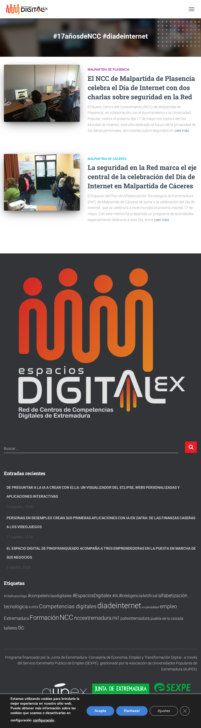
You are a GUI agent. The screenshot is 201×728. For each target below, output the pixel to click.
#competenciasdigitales (50, 595)
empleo (168, 606)
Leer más (182, 130)
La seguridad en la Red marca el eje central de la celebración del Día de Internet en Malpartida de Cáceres (142, 176)
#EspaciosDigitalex (91, 595)
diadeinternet (119, 605)
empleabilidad (150, 607)
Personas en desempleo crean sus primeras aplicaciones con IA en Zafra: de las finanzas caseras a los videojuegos (101, 522)
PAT (116, 618)
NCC (66, 617)
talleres (10, 628)
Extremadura (16, 618)
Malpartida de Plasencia (108, 69)
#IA (115, 596)
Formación (44, 617)
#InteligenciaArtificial (138, 595)
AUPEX (33, 607)
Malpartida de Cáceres (107, 159)
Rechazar (132, 710)
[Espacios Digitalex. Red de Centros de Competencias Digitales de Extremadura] (29, 9)
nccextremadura (92, 618)
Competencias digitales (68, 606)
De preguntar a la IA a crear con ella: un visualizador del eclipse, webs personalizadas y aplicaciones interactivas (93, 491)
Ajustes (164, 710)
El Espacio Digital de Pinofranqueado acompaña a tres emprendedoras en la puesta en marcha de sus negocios (101, 552)
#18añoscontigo (15, 596)
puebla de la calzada (166, 618)
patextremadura (135, 618)
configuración (43, 720)
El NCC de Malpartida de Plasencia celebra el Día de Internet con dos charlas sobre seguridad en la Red (141, 87)
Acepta (100, 710)
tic (21, 627)
